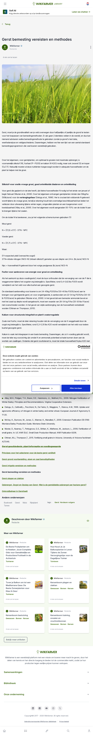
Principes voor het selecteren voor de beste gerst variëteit (28, 453)
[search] (68, 731)
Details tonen (79, 380)
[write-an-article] (47, 731)
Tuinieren (10, 561)
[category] (26, 731)
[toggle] (5, 4)
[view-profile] (88, 521)
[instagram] (53, 708)
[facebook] (39, 708)
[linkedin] (33, 708)
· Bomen (62, 588)
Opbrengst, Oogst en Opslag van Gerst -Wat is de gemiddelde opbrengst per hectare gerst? (44, 485)
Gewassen (54, 588)
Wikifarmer (15, 46)
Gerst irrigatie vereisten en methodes (19, 465)
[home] (4, 731)
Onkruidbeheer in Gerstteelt (15, 491)
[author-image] (7, 521)
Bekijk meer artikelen (15, 639)
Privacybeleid (64, 721)
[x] (60, 708)
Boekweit (8, 502)
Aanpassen (44, 388)
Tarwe (6, 505)
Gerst (17, 502)
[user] (89, 731)
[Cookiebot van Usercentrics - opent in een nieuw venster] (79, 347)
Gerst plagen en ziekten (13, 478)
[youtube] (46, 708)
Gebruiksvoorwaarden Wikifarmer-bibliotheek (40, 721)
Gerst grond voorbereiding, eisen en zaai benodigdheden (28, 459)
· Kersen (70, 588)
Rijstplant (34, 502)
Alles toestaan (76, 388)
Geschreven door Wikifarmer (27, 519)
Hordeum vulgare (67, 502)
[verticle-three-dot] (90, 47)
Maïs (25, 502)
